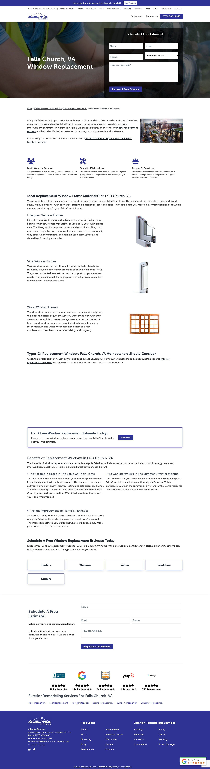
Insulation (139, 739)
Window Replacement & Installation (48, 109)
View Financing (130, 3)
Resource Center (114, 9)
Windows (139, 734)
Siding (162, 729)
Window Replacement (152, 703)
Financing (127, 9)
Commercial (140, 744)
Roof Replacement (58, 703)
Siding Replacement (103, 703)
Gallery (155, 9)
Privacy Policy (111, 766)
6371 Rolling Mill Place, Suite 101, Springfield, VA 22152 (51, 8)
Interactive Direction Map (36, 745)
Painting (163, 739)
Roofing (138, 729)
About (80, 9)
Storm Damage (167, 744)
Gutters (162, 734)
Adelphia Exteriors (36, 729)
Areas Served (91, 9)
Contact (178, 9)
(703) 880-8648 (42, 735)
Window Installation (127, 703)
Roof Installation (37, 703)
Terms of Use (126, 766)
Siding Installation (80, 703)
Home (29, 109)
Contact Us (126, 437)
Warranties (139, 9)
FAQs (102, 9)
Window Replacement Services (75, 109)
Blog (148, 9)
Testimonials (166, 9)
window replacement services (60, 463)
